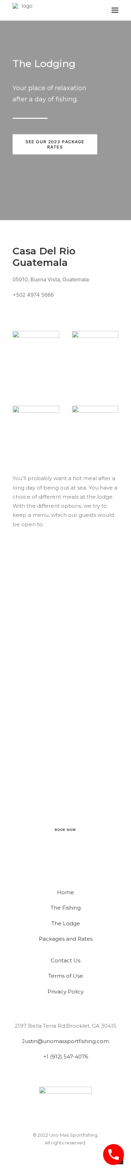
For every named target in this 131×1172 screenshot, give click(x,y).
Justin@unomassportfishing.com (65, 1041)
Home (65, 892)
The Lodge (65, 923)
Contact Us (65, 960)
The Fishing (66, 907)
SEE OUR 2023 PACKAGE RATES (56, 144)
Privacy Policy (65, 991)
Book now (65, 830)
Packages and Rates (66, 938)
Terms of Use (65, 975)
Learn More (65, 811)
